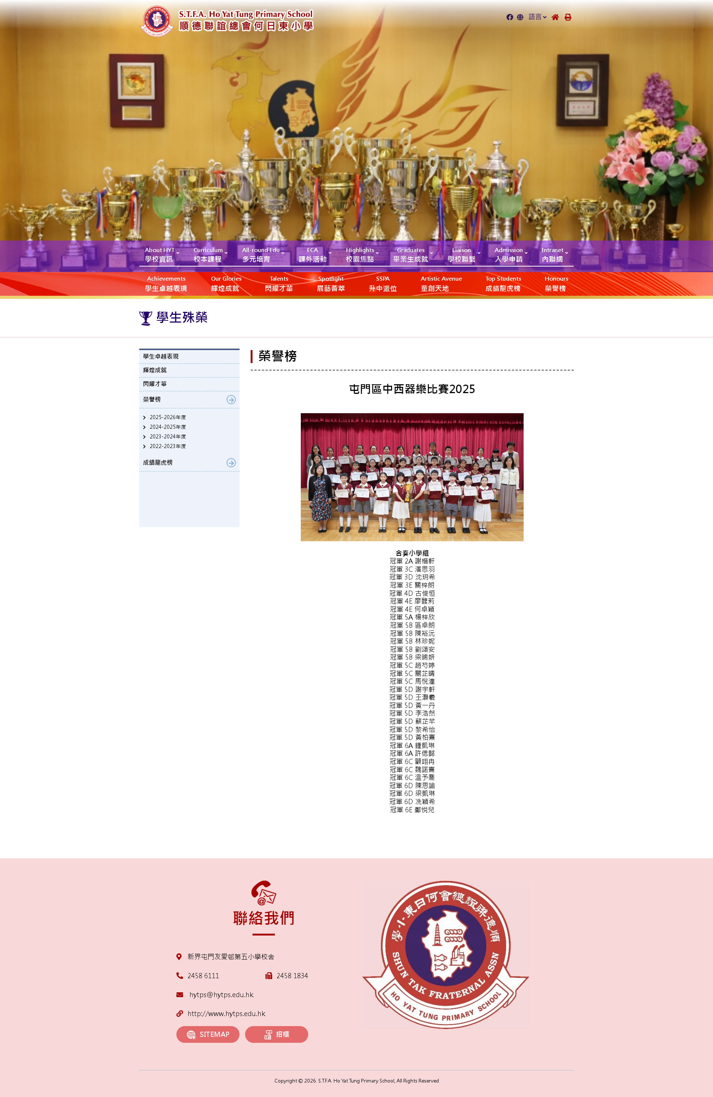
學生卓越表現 (166, 284)
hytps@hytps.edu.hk (220, 994)
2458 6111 (203, 976)
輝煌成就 (226, 284)
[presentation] (261, 824)
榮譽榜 (556, 284)
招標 (282, 1034)
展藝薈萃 (331, 284)
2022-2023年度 (168, 446)
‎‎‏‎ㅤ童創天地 (441, 284)
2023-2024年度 (168, 436)
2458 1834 (292, 976)
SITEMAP (214, 1034)
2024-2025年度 (168, 427)
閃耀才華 (279, 284)
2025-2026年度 (168, 417)
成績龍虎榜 (503, 284)
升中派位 (383, 284)
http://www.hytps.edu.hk (226, 1013)
